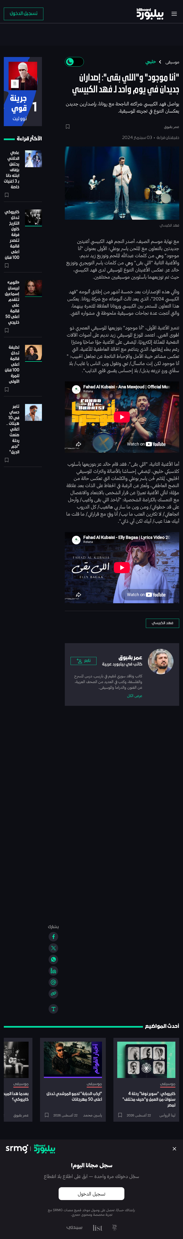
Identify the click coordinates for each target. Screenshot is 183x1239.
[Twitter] (53, 948)
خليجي (150, 62)
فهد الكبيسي (162, 623)
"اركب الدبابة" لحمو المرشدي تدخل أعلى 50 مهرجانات (74, 1096)
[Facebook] (53, 936)
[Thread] (53, 982)
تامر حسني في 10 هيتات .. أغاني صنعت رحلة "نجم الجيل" (12, 429)
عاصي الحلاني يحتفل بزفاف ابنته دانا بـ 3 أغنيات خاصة (11, 170)
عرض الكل (134, 695)
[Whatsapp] (53, 959)
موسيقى (172, 61)
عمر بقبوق (21, 1115)
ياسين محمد (92, 1115)
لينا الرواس (167, 1115)
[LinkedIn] (53, 971)
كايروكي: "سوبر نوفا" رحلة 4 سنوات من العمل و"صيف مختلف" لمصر (148, 1099)
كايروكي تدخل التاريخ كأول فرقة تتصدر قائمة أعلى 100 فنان (12, 235)
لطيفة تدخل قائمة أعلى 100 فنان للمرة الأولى (12, 365)
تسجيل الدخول (91, 1193)
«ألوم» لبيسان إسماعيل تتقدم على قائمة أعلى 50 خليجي (12, 302)
